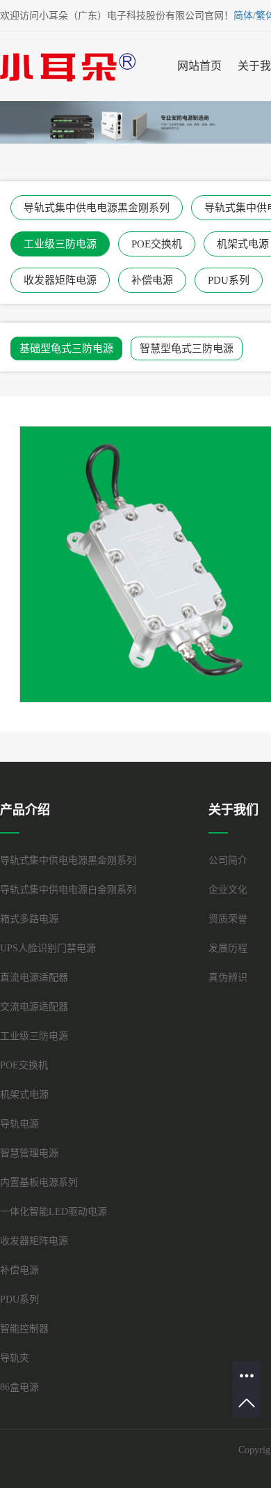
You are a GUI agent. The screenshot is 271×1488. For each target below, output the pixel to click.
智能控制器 (24, 1329)
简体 (243, 15)
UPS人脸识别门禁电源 (48, 948)
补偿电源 (152, 280)
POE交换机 (156, 244)
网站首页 (199, 66)
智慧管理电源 (29, 1153)
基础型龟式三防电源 (66, 348)
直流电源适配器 (34, 977)
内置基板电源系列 (39, 1182)
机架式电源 (24, 1094)
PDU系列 (228, 280)
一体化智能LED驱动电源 (53, 1211)
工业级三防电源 (60, 244)
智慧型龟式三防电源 (186, 348)
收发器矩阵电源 (60, 280)
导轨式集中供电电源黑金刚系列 (97, 207)
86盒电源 (19, 1387)
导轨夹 (14, 1358)
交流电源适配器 (34, 1007)
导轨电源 (19, 1124)
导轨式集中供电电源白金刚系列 (68, 889)
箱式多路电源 (29, 919)
